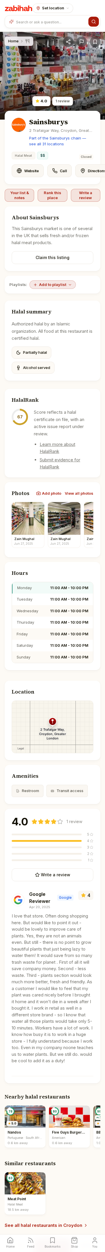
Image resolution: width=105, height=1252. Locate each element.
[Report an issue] (81, 42)
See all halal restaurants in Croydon (43, 1225)
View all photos (79, 493)
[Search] (93, 22)
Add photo (51, 493)
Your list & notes (19, 195)
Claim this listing (52, 257)
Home (13, 41)
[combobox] (51, 21)
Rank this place (52, 195)
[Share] (68, 42)
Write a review (85, 195)
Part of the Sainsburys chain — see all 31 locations (57, 141)
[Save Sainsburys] (95, 42)
